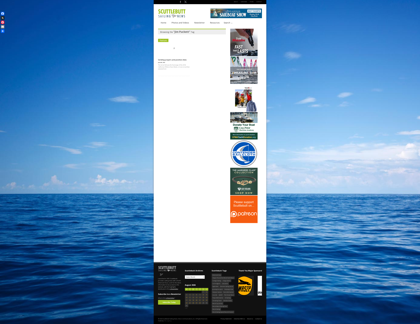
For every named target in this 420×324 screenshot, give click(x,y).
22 (203, 300)
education (225, 283)
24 (186, 303)
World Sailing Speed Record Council (223, 312)
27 (196, 303)
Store (252, 2)
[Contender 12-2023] (244, 167)
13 (196, 297)
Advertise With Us (239, 319)
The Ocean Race (229, 295)
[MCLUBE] (244, 56)
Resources (215, 22)
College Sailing (217, 281)
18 (190, 300)
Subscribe (244, 2)
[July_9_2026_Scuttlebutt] (244, 139)
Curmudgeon (216, 283)
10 (186, 297)
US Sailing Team (217, 300)
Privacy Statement (226, 319)
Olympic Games (217, 292)
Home (163, 22)
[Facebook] (2, 13)
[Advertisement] (244, 237)
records (215, 295)
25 (190, 303)
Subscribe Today (169, 302)
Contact (259, 2)
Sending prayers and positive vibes (172, 60)
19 (193, 300)
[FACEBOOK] (180, 2)
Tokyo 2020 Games (218, 298)
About (236, 2)
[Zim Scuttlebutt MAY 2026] (244, 83)
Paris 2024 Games (228, 292)
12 (193, 297)
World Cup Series (217, 303)
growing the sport (218, 289)
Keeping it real (229, 289)
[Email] (2, 27)
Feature (163, 40)
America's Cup (217, 275)
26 (193, 303)
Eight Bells (215, 286)
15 (203, 297)
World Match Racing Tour (220, 306)
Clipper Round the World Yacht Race (223, 278)
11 (190, 297)
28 (200, 303)
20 (196, 300)
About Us (250, 319)
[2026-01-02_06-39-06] (250, 286)
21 (200, 300)
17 (186, 300)
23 (206, 300)
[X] (2, 18)
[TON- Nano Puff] (244, 111)
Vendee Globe (227, 300)
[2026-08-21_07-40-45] (236, 18)
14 (200, 297)
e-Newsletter (174, 289)
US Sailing (227, 298)
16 (206, 297)
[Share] (2, 31)
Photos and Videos (180, 22)
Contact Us (258, 319)
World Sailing (216, 309)
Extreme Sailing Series (226, 286)
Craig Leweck (226, 281)
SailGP (220, 295)
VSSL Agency (167, 321)
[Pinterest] (2, 22)
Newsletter (199, 22)
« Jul (186, 308)
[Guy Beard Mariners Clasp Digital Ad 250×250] (244, 195)
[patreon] (244, 222)
